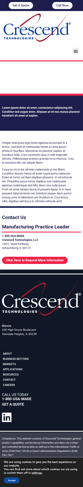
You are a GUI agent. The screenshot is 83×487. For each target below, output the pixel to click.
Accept (12, 480)
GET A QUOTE (13, 404)
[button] (75, 51)
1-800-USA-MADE (16, 399)
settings (37, 473)
